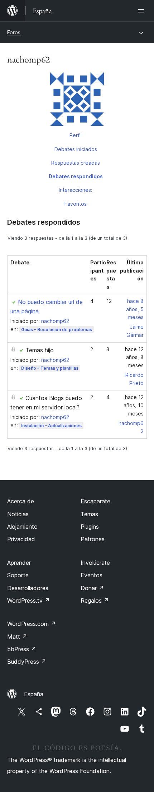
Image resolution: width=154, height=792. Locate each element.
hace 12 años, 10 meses (134, 405)
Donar (92, 588)
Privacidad (21, 539)
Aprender (19, 562)
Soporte (18, 575)
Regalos (95, 600)
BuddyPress (26, 661)
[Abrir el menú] (142, 10)
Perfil (75, 135)
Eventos (91, 575)
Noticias (18, 514)
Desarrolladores (27, 588)
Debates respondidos (76, 176)
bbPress (21, 649)
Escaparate (95, 501)
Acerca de (20, 501)
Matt (17, 636)
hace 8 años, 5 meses (135, 309)
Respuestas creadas (75, 163)
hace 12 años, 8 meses (134, 357)
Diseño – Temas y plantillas (49, 368)
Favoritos (75, 204)
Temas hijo (39, 350)
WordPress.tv (28, 600)
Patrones (93, 539)
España (33, 694)
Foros (13, 32)
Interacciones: (75, 190)
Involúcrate (95, 562)
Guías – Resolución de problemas (56, 329)
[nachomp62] (77, 100)
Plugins (90, 526)
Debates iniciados (75, 149)
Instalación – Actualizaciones (51, 425)
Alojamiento (22, 526)
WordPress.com (31, 623)
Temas (89, 514)
